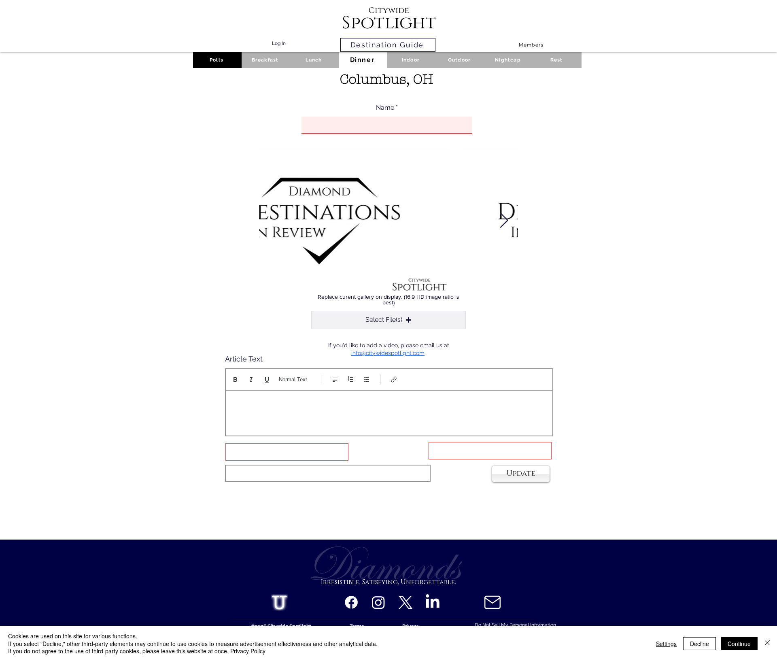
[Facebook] (351, 602)
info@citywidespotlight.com (388, 353)
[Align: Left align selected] (335, 379)
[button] (388, 320)
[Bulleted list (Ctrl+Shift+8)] (366, 379)
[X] (405, 602)
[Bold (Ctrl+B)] (235, 379)
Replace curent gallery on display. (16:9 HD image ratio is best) (388, 299)
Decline (699, 644)
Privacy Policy (247, 651)
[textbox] (389, 410)
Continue (739, 644)
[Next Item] (504, 221)
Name (385, 107)
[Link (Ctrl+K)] (394, 379)
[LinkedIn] (432, 602)
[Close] (767, 643)
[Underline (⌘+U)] (267, 379)
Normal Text (293, 379)
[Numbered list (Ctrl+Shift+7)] (351, 379)
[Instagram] (378, 602)
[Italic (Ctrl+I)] (251, 379)
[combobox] (328, 473)
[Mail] (492, 602)
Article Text (244, 359)
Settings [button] (666, 644)
